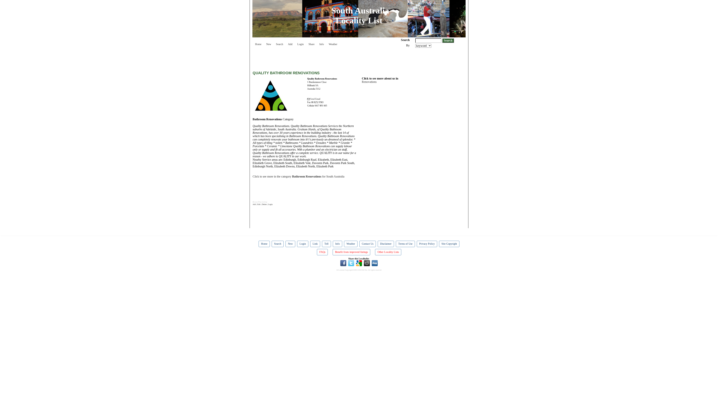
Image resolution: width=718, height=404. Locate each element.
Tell (326, 243)
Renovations (369, 81)
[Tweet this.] (351, 263)
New (268, 44)
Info (321, 44)
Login (300, 44)
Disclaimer (386, 243)
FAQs (322, 252)
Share (311, 44)
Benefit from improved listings (351, 252)
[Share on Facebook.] (343, 263)
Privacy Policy (427, 243)
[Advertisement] (321, 58)
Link (315, 243)
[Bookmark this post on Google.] (359, 263)
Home (258, 44)
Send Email (315, 99)
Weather (333, 44)
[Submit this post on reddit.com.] (367, 263)
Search (279, 44)
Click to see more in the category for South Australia (298, 176)
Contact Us (367, 243)
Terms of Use (405, 243)
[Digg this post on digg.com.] (375, 263)
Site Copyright (449, 243)
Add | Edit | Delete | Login (263, 204)
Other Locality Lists (388, 252)
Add (290, 44)
